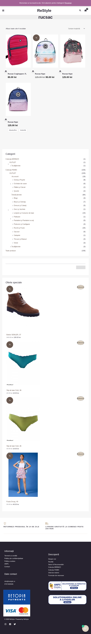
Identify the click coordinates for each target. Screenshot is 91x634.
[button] (80, 10)
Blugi (15, 198)
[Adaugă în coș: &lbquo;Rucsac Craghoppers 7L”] (16, 71)
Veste (16, 243)
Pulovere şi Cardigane (22, 224)
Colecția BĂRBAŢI (54, 567)
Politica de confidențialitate (13, 558)
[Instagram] (5, 624)
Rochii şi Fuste (19, 228)
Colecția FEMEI (53, 570)
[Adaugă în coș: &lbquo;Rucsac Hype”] (43, 71)
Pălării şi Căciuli (19, 187)
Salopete (17, 235)
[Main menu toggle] (3, 10)
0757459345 (8, 584)
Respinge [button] (68, 3)
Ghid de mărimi (53, 573)
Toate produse (11, 251)
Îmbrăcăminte (17, 195)
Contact (7, 566)
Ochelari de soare (20, 183)
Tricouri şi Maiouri (20, 239)
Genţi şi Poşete (19, 180)
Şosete (16, 191)
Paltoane (17, 217)
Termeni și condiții (10, 556)
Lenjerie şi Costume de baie (24, 213)
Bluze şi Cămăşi (20, 202)
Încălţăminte (16, 166)
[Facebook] (10, 624)
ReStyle (44, 10)
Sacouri (16, 232)
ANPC (6, 564)
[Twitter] (15, 624)
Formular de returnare (56, 575)
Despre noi (52, 559)
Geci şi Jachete (19, 209)
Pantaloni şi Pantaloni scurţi (24, 220)
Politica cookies (9, 561)
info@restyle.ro (9, 581)
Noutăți (50, 562)
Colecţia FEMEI (11, 170)
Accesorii (15, 176)
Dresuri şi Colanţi (20, 205)
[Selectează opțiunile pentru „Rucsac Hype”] (16, 119)
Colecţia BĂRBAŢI (12, 159)
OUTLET (12, 162)
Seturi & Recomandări (56, 564)
